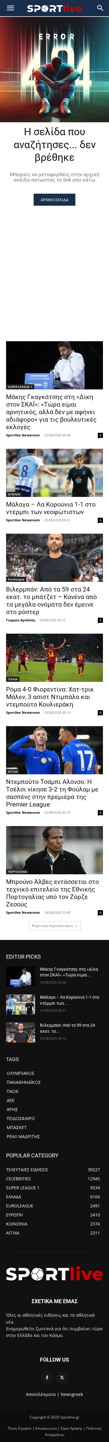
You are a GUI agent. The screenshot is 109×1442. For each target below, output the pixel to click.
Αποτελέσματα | (42, 1394)
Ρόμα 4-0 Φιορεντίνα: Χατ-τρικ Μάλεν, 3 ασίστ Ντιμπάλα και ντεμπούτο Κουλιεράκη (50, 697)
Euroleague (16, 579)
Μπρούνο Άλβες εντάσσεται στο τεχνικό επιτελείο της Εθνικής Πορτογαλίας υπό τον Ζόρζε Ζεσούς (52, 893)
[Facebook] (47, 1378)
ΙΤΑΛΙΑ (13, 679)
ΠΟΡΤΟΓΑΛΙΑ (17, 871)
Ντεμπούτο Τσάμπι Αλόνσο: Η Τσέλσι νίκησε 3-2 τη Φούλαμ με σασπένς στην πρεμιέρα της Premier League (52, 793)
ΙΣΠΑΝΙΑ (14, 494)
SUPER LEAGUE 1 (20, 387)
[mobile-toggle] (10, 8)
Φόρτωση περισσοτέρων (52, 925)
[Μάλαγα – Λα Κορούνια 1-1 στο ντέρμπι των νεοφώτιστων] (54, 473)
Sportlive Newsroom (23, 435)
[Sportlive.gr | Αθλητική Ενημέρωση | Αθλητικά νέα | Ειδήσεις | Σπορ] (54, 1273)
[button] (100, 8)
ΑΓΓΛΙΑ (13, 771)
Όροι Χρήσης (71, 1428)
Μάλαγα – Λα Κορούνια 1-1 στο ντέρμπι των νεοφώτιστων (51, 508)
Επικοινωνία (46, 1428)
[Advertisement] (54, 263)
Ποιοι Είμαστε (19, 1428)
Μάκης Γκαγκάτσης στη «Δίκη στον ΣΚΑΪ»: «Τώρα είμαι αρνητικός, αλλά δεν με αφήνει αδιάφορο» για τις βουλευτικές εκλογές (51, 412)
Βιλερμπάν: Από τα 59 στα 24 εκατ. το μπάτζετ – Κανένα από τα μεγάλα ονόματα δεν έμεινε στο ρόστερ (51, 601)
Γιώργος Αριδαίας (20, 620)
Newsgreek (72, 1394)
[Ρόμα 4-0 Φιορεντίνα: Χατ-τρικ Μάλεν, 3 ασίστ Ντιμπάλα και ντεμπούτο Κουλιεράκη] (54, 658)
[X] (62, 1378)
